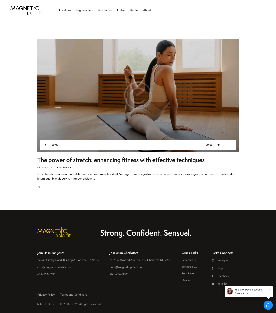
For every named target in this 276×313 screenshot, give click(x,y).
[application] (138, 145)
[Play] (45, 145)
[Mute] (218, 145)
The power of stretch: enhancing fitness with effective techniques (121, 160)
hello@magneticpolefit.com (127, 267)
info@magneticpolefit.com (54, 267)
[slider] (229, 144)
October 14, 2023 (46, 167)
